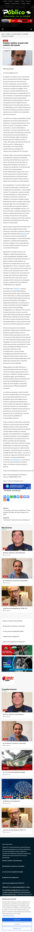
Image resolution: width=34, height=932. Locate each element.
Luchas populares (15, 3)
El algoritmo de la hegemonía (11, 636)
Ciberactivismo (7, 796)
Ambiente (7, 3)
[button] (3, 29)
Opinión (5, 1)
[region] (17, 914)
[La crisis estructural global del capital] (17, 760)
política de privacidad (14, 913)
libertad (16, 288)
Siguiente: (16, 519)
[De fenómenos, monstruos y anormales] (17, 568)
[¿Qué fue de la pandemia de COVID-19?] (17, 596)
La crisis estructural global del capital (13, 631)
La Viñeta (23, 3)
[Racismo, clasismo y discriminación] (17, 540)
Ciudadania (17, 1)
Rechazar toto (17, 928)
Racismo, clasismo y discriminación (14, 553)
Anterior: (17, 511)
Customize (17, 924)
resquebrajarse (15, 459)
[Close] (32, 898)
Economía (28, 1)
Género (28, 3)
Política (23, 1)
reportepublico (7, 48)
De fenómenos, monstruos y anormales (15, 580)
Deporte (10, 1)
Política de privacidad (8, 915)
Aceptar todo (17, 919)
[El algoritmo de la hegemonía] (17, 789)
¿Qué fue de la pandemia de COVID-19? (15, 608)
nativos (24, 233)
